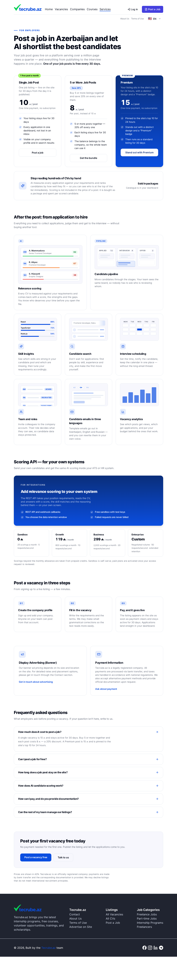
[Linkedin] (155, 948)
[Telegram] (161, 948)
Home (49, 9)
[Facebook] (144, 948)
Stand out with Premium (139, 152)
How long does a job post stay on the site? (42, 772)
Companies (77, 9)
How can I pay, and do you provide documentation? (48, 798)
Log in (134, 9)
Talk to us (63, 857)
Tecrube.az (48, 947)
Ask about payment (106, 689)
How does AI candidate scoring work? (40, 785)
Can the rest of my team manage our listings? (45, 812)
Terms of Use (137, 18)
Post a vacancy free (35, 857)
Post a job (37, 152)
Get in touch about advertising (36, 681)
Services (105, 9)
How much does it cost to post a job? (39, 732)
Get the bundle (88, 157)
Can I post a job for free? (32, 759)
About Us (124, 18)
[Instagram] (150, 948)
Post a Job (154, 9)
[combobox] (154, 18)
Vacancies (61, 9)
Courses (92, 9)
